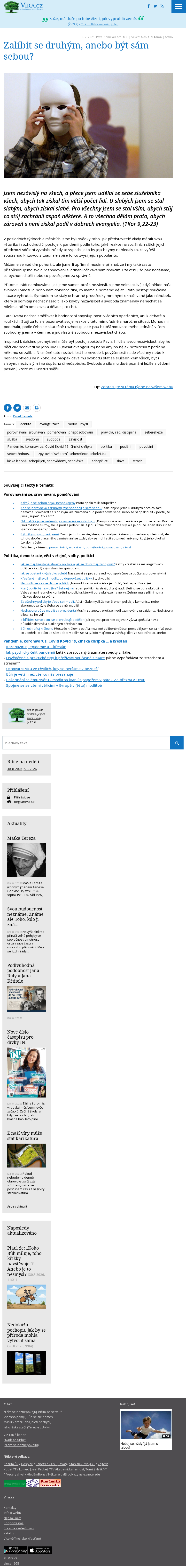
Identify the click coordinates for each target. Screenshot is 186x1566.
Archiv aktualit (17, 1206)
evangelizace (49, 424)
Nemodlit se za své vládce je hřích (45, 583)
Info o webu (12, 1512)
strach (137, 461)
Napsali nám (12, 1518)
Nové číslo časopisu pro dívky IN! (20, 1037)
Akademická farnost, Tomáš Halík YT (81, 1469)
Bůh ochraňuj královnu (37, 628)
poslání (125, 446)
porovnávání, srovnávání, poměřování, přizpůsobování (50, 432)
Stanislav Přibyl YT (82, 1464)
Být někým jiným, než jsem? (40, 534)
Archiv (169, 37)
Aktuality (16, 823)
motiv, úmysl (78, 424)
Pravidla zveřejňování (19, 1528)
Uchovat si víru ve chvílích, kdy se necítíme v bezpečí (52, 668)
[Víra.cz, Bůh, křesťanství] (23, 7)
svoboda (54, 439)
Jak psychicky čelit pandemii (30, 652)
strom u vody (34, 718)
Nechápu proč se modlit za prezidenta (48, 610)
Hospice (27, 1464)
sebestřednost (18, 453)
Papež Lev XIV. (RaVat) (51, 1464)
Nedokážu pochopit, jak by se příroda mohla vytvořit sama (26, 1332)
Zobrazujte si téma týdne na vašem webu (137, 386)
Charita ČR (11, 1464)
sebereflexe (154, 432)
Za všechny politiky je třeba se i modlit (48, 601)
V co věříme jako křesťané (22, 1538)
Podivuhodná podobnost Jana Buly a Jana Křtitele (23, 973)
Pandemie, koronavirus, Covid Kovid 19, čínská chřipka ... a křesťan (65, 641)
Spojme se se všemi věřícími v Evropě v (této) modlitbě (54, 685)
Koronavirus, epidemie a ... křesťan (36, 646)
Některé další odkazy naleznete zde (74, 1474)
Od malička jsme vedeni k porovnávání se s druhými (58, 521)
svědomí (32, 439)
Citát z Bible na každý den (99, 24)
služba (12, 439)
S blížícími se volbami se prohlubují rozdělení (53, 619)
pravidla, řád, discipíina (118, 432)
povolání (146, 446)
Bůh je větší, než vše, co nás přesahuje (39, 674)
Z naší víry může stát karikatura (24, 1135)
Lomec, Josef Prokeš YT (36, 1469)
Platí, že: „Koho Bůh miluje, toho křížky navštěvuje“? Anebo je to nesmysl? (24, 1261)
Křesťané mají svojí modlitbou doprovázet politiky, (57, 578)
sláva (120, 461)
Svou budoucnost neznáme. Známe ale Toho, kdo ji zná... (25, 916)
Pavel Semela (105, 37)
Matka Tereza (21, 838)
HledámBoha (36, 1474)
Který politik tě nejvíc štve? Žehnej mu (47, 588)
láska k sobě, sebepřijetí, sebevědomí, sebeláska (45, 461)
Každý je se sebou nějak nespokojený (48, 503)
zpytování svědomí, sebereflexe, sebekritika (72, 453)
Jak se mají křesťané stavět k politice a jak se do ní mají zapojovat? (68, 564)
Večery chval (15, 1474)
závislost (75, 439)
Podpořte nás (13, 1523)
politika (106, 446)
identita (25, 424)
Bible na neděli (23, 761)
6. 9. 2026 (30, 769)
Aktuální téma (151, 37)
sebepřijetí (100, 461)
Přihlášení (18, 790)
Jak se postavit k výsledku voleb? (44, 573)
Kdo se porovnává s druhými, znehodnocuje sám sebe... (61, 508)
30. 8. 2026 (14, 769)
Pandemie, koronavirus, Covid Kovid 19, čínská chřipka (50, 446)
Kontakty (10, 1507)
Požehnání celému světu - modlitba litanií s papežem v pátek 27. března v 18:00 (75, 679)
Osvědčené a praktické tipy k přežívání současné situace (55, 657)
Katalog (9, 1533)
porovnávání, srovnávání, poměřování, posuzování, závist (90, 547)
